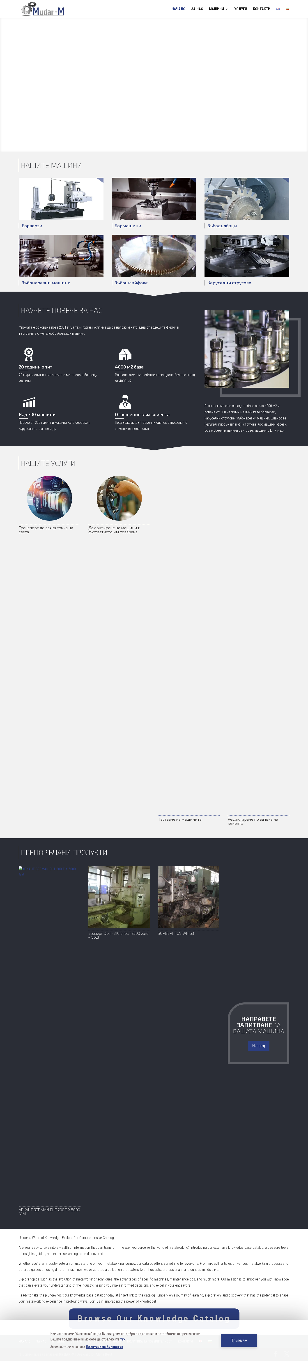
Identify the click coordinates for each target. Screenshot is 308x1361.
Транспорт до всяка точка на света (46, 529)
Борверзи (32, 225)
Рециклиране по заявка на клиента (253, 821)
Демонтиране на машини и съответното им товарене (114, 529)
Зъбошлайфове (131, 282)
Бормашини (128, 225)
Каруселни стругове (229, 282)
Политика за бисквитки (104, 1347)
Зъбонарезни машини (46, 282)
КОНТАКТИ (261, 9)
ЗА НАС (197, 9)
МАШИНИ (216, 9)
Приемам (238, 1340)
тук (122, 1339)
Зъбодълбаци (222, 225)
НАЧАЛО (178, 9)
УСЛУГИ (240, 9)
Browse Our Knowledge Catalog (154, 1318)
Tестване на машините (180, 819)
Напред (258, 1045)
